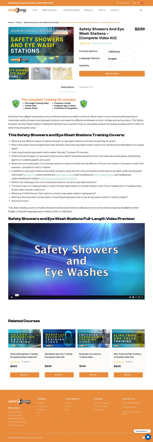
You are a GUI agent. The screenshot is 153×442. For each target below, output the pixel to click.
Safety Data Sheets (103, 174)
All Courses (41, 403)
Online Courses (42, 406)
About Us (102, 10)
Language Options (89, 58)
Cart (38, 413)
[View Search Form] (141, 10)
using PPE (30, 174)
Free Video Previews (15, 412)
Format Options (88, 51)
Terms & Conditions (101, 406)
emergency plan (64, 174)
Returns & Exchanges (101, 403)
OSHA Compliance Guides (17, 422)
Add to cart (112, 73)
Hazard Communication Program (58, 178)
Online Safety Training (71, 10)
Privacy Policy (98, 410)
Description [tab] (67, 87)
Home (35, 10)
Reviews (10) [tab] (86, 87)
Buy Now (23, 375)
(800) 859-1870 (45, 3)
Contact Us (115, 10)
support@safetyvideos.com (132, 403)
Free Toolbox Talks (14, 415)
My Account (125, 3)
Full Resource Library (15, 425)
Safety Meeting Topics (16, 418)
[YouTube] (143, 437)
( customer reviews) (102, 43)
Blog (66, 410)
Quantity (84, 65)
